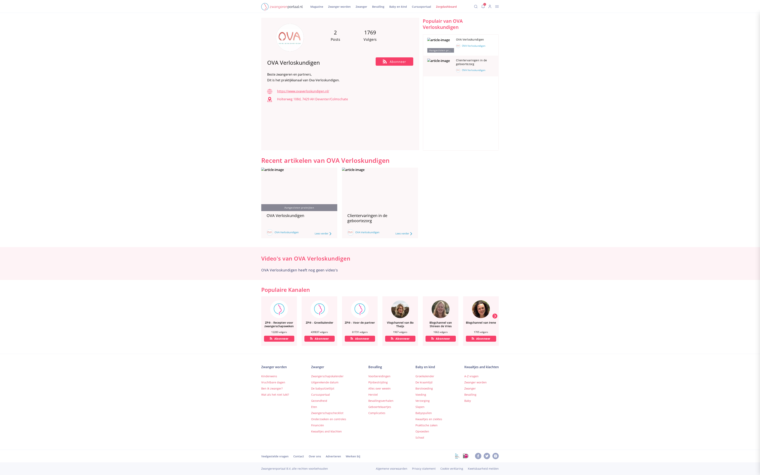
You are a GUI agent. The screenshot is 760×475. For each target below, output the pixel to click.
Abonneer (281, 338)
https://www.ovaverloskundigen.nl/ (303, 91)
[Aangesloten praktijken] (440, 46)
